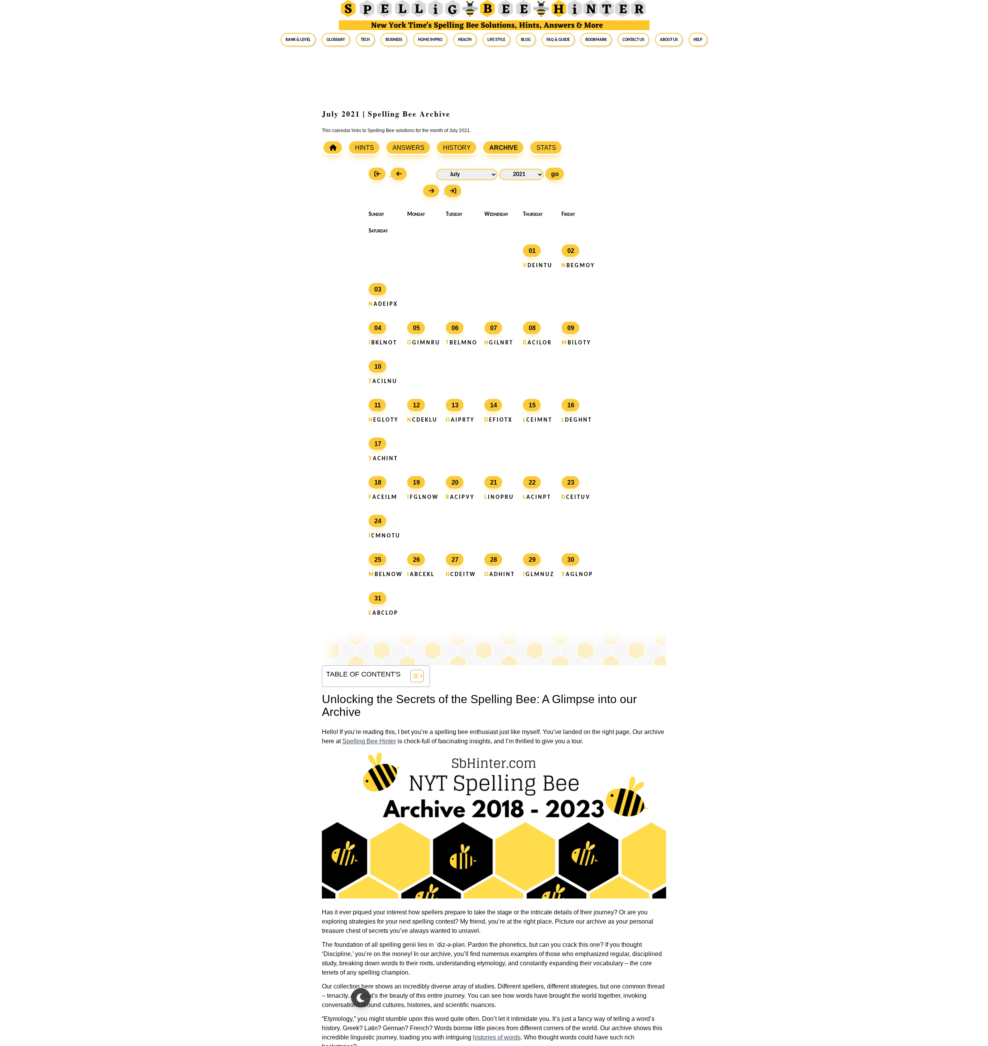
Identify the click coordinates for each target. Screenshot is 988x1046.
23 (570, 482)
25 (377, 559)
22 (532, 482)
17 (377, 444)
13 (455, 405)
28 (493, 559)
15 (532, 405)
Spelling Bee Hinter (369, 741)
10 (377, 366)
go (555, 174)
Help (698, 39)
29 (532, 559)
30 (570, 559)
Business (394, 39)
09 (570, 328)
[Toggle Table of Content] (413, 676)
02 (570, 251)
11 (377, 405)
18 (377, 482)
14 (493, 405)
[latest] (454, 191)
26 (416, 559)
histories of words (497, 1037)
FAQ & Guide (558, 39)
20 (455, 482)
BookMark (596, 39)
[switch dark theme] (360, 997)
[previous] (401, 174)
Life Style (496, 39)
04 (377, 328)
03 (377, 289)
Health (465, 39)
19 (416, 482)
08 (532, 328)
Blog (526, 39)
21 (493, 482)
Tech (365, 39)
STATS (546, 147)
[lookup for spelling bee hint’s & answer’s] (332, 147)
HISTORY (457, 147)
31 (377, 598)
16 (570, 405)
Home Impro (430, 39)
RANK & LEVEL (298, 39)
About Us (669, 39)
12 (416, 405)
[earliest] (380, 174)
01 (532, 251)
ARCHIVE (503, 147)
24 (377, 521)
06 (455, 328)
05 (416, 328)
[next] (433, 191)
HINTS (364, 147)
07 (493, 328)
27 (455, 559)
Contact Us (633, 39)
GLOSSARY (336, 39)
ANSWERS (408, 147)
